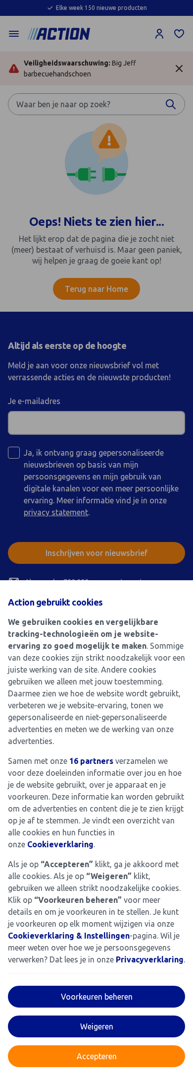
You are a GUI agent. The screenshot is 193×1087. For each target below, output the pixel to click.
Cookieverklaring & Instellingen (69, 935)
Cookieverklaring (60, 844)
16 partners (91, 760)
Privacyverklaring (150, 959)
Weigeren (96, 1026)
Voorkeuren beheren (97, 996)
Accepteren (97, 1056)
